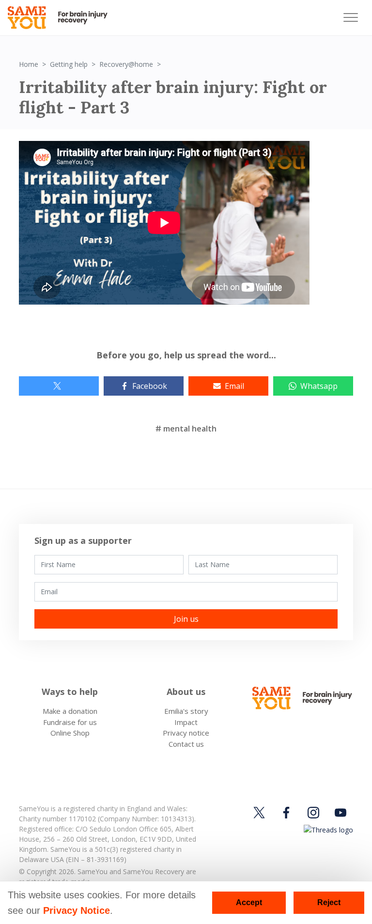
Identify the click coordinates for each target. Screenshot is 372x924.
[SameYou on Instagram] (313, 812)
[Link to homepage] (62, 17)
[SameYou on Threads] (327, 829)
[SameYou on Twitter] (260, 812)
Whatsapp (319, 386)
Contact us (186, 744)
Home (28, 64)
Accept (249, 902)
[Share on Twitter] (59, 386)
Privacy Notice (76, 910)
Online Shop (70, 733)
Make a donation (70, 711)
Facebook (149, 386)
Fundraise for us (70, 722)
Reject (329, 902)
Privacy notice (186, 733)
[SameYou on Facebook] (286, 812)
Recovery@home (126, 64)
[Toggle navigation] (350, 17)
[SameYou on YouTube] (340, 812)
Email (234, 386)
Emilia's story (186, 711)
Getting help (69, 64)
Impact (186, 722)
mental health (190, 428)
